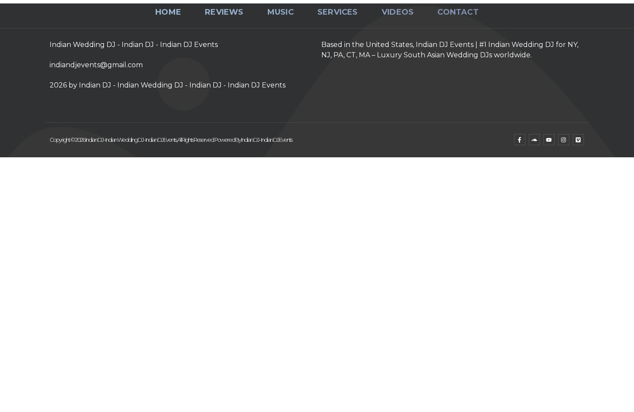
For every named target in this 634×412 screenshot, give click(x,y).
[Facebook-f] (519, 139)
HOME (168, 12)
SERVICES (337, 12)
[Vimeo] (578, 139)
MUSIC (280, 12)
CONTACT (457, 12)
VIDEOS (398, 12)
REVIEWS (224, 12)
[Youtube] (549, 139)
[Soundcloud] (534, 139)
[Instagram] (563, 139)
